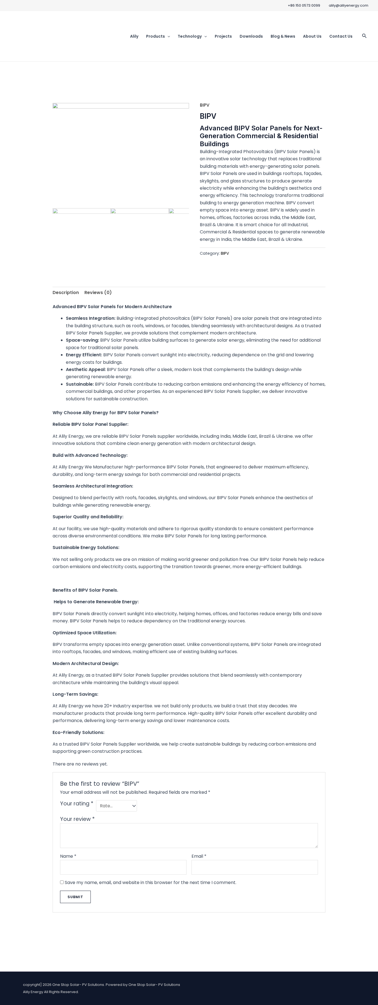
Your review (77, 819)
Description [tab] (66, 292)
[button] (167, 36)
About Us (312, 36)
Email (198, 856)
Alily (134, 36)
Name (68, 856)
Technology (190, 36)
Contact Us (341, 36)
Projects (223, 36)
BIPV (204, 105)
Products (155, 36)
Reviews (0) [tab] (98, 292)
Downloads (251, 36)
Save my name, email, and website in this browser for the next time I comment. (150, 882)
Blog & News (283, 36)
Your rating (76, 803)
